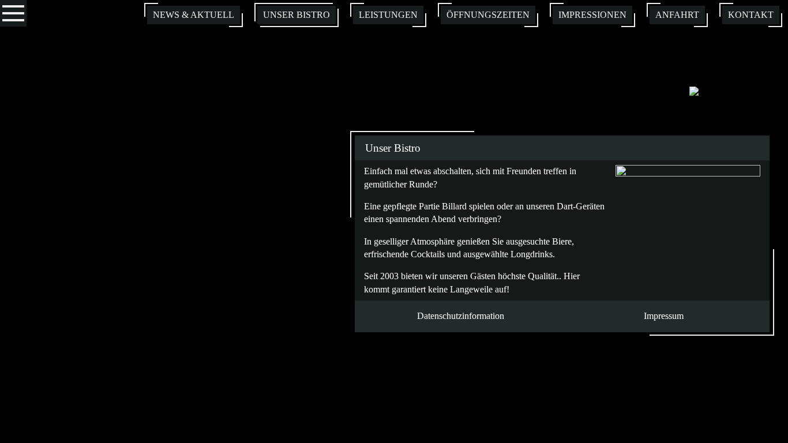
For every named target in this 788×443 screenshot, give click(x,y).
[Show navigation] (13, 13)
